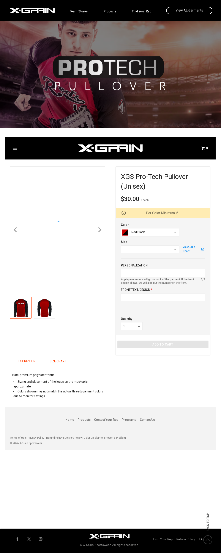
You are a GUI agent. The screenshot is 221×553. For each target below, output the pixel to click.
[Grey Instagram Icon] (40, 539)
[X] (29, 539)
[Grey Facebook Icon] (17, 539)
